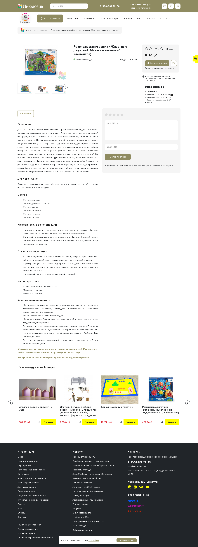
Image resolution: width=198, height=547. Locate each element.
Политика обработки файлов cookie (35, 537)
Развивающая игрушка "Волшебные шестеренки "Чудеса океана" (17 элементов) (160, 409)
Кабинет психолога (82, 530)
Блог (20, 508)
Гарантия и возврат (27, 491)
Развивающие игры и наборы (86, 478)
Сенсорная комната (82, 482)
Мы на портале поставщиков (32, 478)
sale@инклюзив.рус (141, 4)
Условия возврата (26, 533)
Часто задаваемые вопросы (31, 469)
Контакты (22, 517)
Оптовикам (23, 474)
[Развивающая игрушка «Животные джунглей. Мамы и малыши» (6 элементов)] (25, 88)
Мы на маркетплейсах (28, 482)
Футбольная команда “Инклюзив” (34, 500)
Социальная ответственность (33, 495)
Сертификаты (24, 465)
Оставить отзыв (118, 157)
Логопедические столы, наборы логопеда (93, 465)
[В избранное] (174, 63)
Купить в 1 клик (45, 429)
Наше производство (28, 461)
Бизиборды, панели (81, 512)
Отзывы (21, 512)
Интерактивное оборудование (87, 491)
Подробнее (93, 540)
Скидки (21, 504)
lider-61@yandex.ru (140, 8)
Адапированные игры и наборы (87, 500)
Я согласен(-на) (126, 540)
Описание (25, 113)
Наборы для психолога (83, 457)
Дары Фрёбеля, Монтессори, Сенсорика (92, 474)
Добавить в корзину (157, 63)
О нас (20, 457)
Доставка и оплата (27, 487)
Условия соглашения (28, 529)
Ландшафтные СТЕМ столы (86, 487)
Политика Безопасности (30, 524)
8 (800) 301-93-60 (110, 6)
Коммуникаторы (80, 495)
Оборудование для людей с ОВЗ (88, 521)
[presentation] (65, 86)
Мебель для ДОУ (80, 517)
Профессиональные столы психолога (90, 461)
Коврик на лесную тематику (117, 406)
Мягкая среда (79, 525)
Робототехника (80, 504)
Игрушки (76, 508)
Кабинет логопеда (81, 469)
